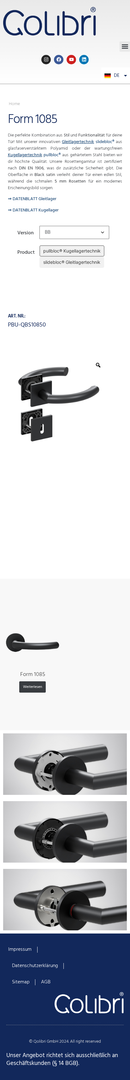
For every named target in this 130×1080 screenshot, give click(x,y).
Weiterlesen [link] (32, 687)
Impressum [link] (20, 949)
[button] (125, 46)
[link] (65, 20)
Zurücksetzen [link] (51, 272)
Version (25, 232)
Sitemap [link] (21, 982)
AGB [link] (45, 982)
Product (26, 251)
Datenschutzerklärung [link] (35, 966)
